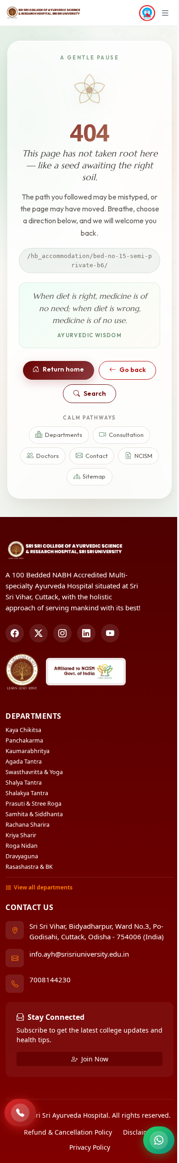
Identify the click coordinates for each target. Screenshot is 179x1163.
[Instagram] (62, 633)
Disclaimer (139, 1132)
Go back (132, 370)
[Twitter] (38, 633)
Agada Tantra (24, 761)
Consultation (126, 434)
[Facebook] (15, 633)
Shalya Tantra (24, 782)
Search (95, 393)
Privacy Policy (89, 1147)
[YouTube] (110, 633)
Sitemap (94, 476)
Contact (96, 455)
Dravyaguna (22, 856)
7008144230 (50, 979)
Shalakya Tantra (27, 793)
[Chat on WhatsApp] (158, 1140)
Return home (63, 369)
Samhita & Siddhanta (34, 814)
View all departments (43, 887)
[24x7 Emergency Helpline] (20, 1112)
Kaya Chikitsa (23, 730)
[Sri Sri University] (22, 671)
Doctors (47, 455)
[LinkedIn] (86, 633)
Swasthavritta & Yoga (34, 772)
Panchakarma (24, 740)
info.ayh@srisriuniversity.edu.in (79, 953)
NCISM (143, 455)
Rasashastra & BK (29, 867)
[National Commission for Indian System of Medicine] (86, 671)
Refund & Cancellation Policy (68, 1132)
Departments (63, 434)
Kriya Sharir (21, 835)
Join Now (93, 1059)
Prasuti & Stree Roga (34, 804)
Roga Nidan (22, 846)
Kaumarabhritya (28, 751)
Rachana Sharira (28, 825)
